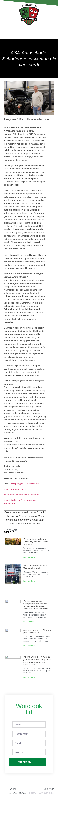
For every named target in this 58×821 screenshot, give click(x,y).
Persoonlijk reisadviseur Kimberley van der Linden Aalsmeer (35, 542)
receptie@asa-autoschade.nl (25, 483)
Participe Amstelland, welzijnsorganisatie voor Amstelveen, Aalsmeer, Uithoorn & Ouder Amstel (35, 605)
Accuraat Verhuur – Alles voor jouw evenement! (37, 631)
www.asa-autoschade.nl (15, 489)
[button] (29, 32)
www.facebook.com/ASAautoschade (21, 494)
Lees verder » (29, 557)
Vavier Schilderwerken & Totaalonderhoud (35, 567)
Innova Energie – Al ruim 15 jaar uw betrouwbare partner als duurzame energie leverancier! (37, 661)
